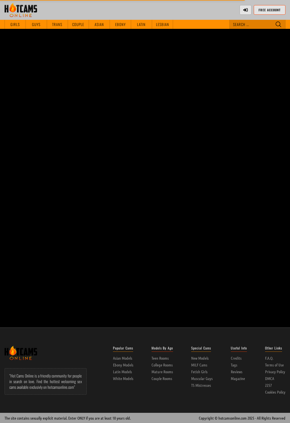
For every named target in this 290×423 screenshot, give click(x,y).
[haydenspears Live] (32, 54)
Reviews (236, 371)
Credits (236, 358)
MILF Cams (199, 364)
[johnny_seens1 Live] (201, 176)
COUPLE (78, 24)
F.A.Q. (269, 358)
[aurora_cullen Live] (201, 115)
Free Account (270, 10)
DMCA (269, 378)
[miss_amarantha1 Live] (88, 54)
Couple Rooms (162, 378)
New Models (200, 358)
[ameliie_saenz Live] (32, 176)
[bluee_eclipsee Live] (145, 115)
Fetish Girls (199, 371)
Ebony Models (123, 364)
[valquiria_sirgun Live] (258, 115)
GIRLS (15, 24)
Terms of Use (274, 364)
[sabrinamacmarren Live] (201, 54)
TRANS (57, 24)
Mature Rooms (162, 371)
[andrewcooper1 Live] (258, 176)
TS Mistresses (201, 385)
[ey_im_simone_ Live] (88, 238)
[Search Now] (278, 24)
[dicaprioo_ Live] (32, 238)
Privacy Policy (275, 371)
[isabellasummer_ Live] (88, 176)
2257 (268, 385)
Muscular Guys (202, 378)
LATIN (141, 24)
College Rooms (162, 364)
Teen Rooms (160, 358)
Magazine (238, 378)
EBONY (120, 24)
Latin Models (122, 371)
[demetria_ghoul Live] (88, 115)
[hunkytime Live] (258, 54)
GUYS (36, 24)
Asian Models (122, 358)
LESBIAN (162, 24)
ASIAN (99, 24)
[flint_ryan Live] (32, 115)
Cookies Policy (275, 391)
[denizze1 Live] (145, 54)
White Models (123, 378)
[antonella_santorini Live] (145, 176)
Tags (234, 364)
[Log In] (245, 10)
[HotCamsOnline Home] (21, 10)
